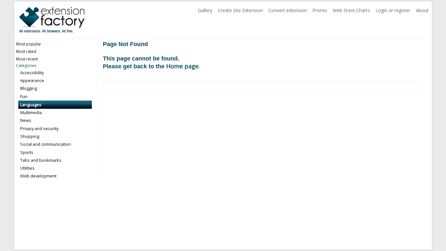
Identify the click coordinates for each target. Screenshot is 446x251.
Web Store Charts (352, 10)
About (422, 10)
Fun (23, 96)
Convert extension (288, 10)
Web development (38, 176)
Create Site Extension (241, 10)
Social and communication (45, 144)
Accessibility (32, 72)
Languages (30, 105)
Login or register (393, 10)
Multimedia (31, 112)
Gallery (206, 10)
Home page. (183, 66)
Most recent (27, 59)
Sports (26, 152)
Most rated (26, 51)
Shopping (29, 136)
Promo (320, 10)
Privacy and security (39, 128)
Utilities (27, 168)
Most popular (28, 44)
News (25, 120)
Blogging (28, 88)
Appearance (32, 80)
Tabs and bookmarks (40, 160)
